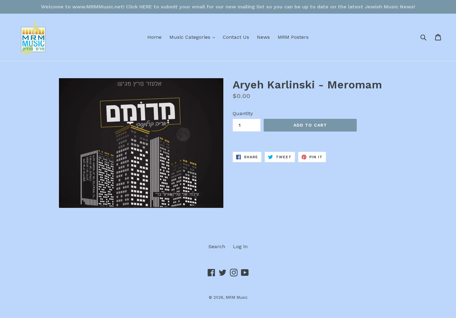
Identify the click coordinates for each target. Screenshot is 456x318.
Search (216, 246)
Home (154, 37)
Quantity (243, 113)
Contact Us (236, 37)
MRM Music (237, 297)
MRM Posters (293, 37)
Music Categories (193, 37)
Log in (240, 246)
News (263, 37)
